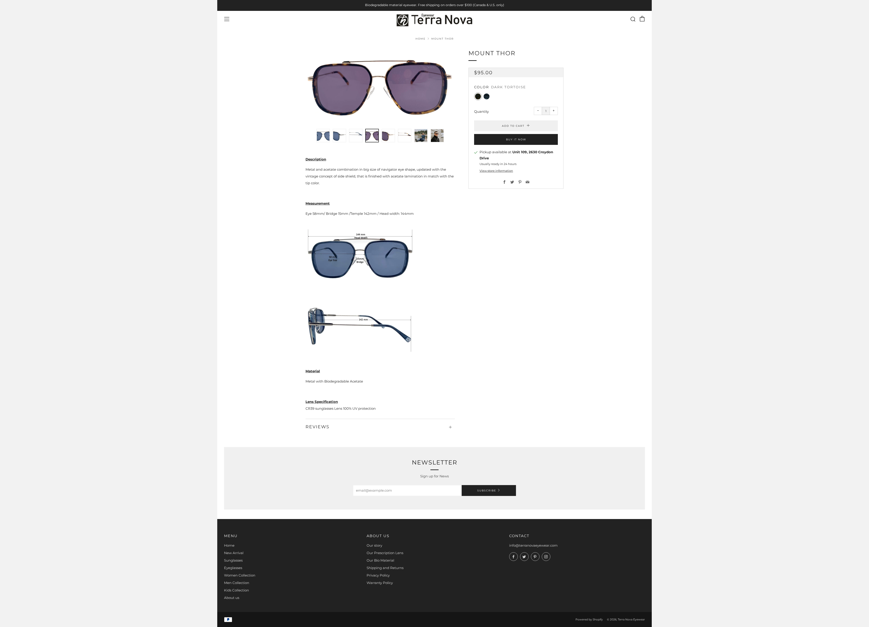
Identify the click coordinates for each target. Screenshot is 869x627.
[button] (323, 135)
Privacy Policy (378, 575)
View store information (496, 170)
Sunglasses (233, 560)
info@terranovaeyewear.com (533, 545)
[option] (380, 86)
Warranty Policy (380, 583)
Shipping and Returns (385, 568)
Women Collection (239, 575)
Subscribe (486, 490)
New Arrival (234, 553)
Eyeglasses (233, 568)
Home (420, 38)
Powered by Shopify (589, 619)
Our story (374, 545)
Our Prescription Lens (385, 553)
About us (231, 598)
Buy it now (516, 139)
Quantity (481, 111)
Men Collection (236, 583)
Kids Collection (236, 590)
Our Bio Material (380, 560)
